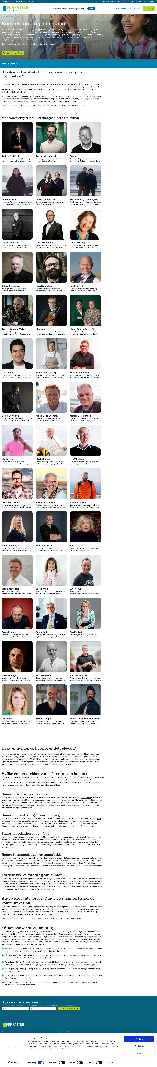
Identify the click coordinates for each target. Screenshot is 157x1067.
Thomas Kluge (9, 675)
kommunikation (81, 907)
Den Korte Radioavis (46, 199)
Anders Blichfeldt (11, 156)
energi (6, 909)
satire (100, 907)
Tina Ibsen (7, 718)
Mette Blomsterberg (46, 372)
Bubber (73, 156)
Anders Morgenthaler (47, 156)
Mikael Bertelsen (10, 415)
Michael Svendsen (79, 372)
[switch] (62, 1062)
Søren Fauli (75, 589)
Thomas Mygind (78, 675)
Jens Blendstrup (44, 286)
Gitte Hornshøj (77, 242)
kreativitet (93, 907)
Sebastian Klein (44, 545)
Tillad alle (139, 1039)
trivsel (71, 907)
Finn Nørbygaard (44, 242)
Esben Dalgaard (10, 242)
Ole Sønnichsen (10, 502)
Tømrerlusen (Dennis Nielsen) (85, 718)
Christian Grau (9, 199)
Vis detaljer (110, 1063)
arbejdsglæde (62, 907)
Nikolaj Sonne (43, 459)
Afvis (139, 1053)
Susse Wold (42, 589)
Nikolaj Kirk (7, 459)
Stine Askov (76, 545)
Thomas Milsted (44, 675)
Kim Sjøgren (42, 329)
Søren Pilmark (9, 632)
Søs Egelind (76, 632)
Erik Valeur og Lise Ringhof (84, 199)
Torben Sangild (43, 718)
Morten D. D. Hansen (80, 415)
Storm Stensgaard (11, 589)
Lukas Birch (8, 372)
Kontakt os (149, 8)
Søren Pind (41, 632)
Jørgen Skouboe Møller (13, 329)
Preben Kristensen (45, 502)
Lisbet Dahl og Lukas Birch (83, 329)
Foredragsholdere (123, 8)
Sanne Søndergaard (12, 545)
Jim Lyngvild (76, 286)
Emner (136, 8)
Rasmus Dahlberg (79, 502)
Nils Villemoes (77, 459)
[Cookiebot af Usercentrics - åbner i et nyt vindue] (13, 1062)
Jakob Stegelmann (11, 286)
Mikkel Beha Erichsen (47, 415)
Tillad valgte (139, 1046)
